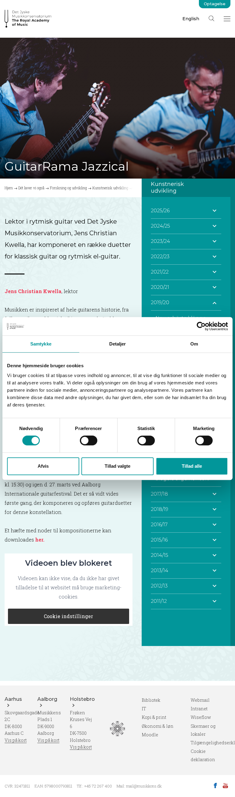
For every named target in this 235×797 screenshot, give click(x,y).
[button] (214, 210)
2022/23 (160, 256)
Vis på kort (16, 740)
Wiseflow (201, 717)
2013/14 (159, 570)
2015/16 (159, 540)
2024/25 (160, 226)
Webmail (200, 700)
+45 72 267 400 (98, 786)
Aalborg (47, 699)
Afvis (43, 466)
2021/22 (160, 272)
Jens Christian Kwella (33, 291)
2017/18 (159, 494)
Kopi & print (154, 717)
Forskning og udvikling (68, 187)
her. (39, 539)
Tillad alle (192, 466)
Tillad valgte (117, 466)
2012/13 (159, 586)
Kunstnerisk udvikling (110, 187)
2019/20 (160, 302)
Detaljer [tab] (117, 343)
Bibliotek (151, 700)
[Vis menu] (227, 19)
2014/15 (159, 555)
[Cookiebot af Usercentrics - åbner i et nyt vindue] (201, 326)
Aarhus (13, 699)
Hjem (9, 187)
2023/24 (160, 241)
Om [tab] (194, 343)
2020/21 (160, 287)
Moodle (150, 735)
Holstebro (82, 699)
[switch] (88, 440)
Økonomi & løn (157, 726)
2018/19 (159, 509)
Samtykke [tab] (40, 343)
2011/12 (159, 601)
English (190, 18)
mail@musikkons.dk (144, 786)
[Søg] (211, 18)
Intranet (199, 709)
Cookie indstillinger (68, 616)
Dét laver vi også (31, 187)
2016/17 (159, 524)
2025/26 (160, 210)
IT (144, 709)
